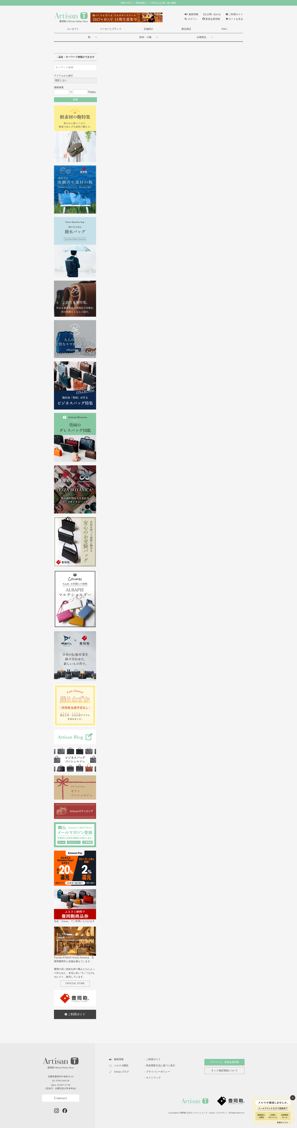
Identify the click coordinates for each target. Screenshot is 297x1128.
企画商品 (201, 37)
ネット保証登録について (224, 1070)
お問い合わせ (213, 14)
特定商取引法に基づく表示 (160, 1065)
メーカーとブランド (111, 29)
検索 (75, 99)
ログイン (192, 19)
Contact (60, 1098)
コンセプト (73, 29)
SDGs (224, 29)
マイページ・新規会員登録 (224, 1062)
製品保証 (186, 29)
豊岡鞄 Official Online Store (73, 21)
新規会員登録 (213, 19)
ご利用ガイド (236, 14)
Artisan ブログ (121, 1071)
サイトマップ (153, 1077)
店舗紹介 (148, 29)
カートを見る (236, 19)
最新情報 (193, 14)
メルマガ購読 (121, 1065)
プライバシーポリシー (158, 1071)
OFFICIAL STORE (75, 983)
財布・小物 (145, 37)
